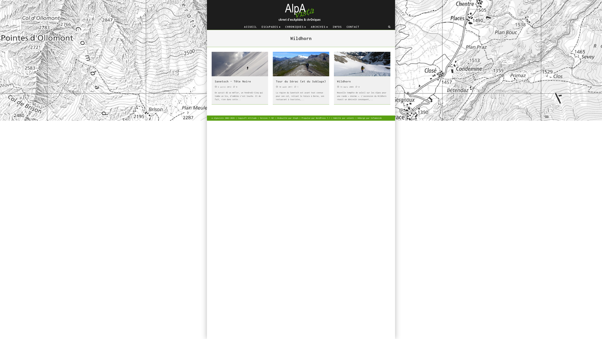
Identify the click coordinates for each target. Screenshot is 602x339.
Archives (318, 26)
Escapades (270, 26)
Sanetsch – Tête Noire (233, 81)
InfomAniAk (376, 118)
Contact (353, 26)
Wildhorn (344, 81)
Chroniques (294, 26)
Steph (296, 118)
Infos (337, 26)
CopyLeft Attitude (248, 118)
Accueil (250, 26)
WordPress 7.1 (323, 118)
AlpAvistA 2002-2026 (225, 118)
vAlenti (351, 118)
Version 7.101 (267, 118)
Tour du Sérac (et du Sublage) (301, 81)
